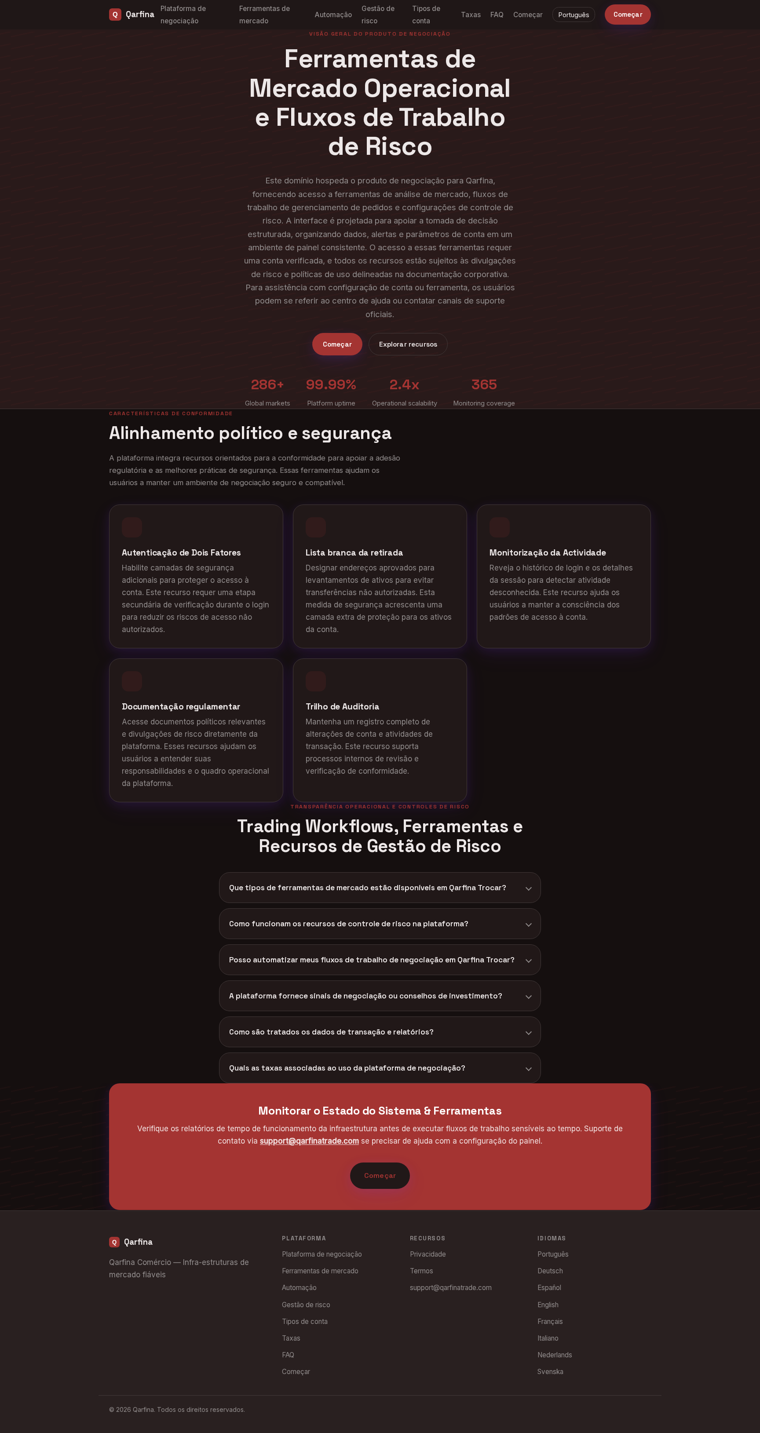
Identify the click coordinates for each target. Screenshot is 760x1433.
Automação (333, 15)
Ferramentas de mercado (320, 1271)
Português (574, 14)
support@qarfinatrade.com (309, 1141)
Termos (421, 1271)
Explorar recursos (408, 344)
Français (550, 1321)
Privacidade (428, 1254)
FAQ (497, 15)
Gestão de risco (306, 1305)
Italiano (548, 1338)
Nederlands (554, 1355)
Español (549, 1287)
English (548, 1305)
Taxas (471, 15)
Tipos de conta (305, 1321)
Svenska (550, 1371)
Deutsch (550, 1271)
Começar (528, 15)
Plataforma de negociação (322, 1254)
